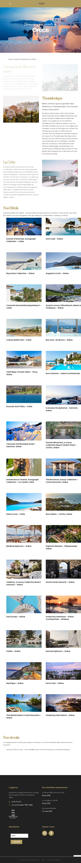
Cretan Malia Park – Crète (18, 340)
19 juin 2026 (46, 795)
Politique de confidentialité (29, 860)
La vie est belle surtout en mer (53, 792)
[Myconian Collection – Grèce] (24, 261)
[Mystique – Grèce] (24, 671)
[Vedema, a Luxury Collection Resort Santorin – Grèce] (24, 569)
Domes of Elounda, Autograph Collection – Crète (21, 240)
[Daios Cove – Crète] (24, 502)
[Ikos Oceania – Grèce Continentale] (63, 360)
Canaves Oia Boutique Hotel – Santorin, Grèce (21, 445)
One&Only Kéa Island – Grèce (60, 715)
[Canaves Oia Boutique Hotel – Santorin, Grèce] (24, 431)
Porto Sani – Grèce (55, 683)
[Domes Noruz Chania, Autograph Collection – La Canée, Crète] (24, 467)
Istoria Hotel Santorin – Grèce (60, 582)
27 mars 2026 (47, 811)
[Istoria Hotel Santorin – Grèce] (63, 569)
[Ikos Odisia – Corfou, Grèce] (63, 502)
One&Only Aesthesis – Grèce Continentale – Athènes (60, 617)
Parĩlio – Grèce (13, 651)
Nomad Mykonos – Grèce (58, 651)
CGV (43, 860)
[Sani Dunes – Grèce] (24, 604)
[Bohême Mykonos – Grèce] (24, 534)
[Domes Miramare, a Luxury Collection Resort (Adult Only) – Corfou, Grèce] (63, 430)
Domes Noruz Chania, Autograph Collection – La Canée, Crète (22, 480)
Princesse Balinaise (49, 808)
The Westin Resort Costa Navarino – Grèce (23, 716)
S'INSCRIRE (16, 842)
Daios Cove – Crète (15, 514)
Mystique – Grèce (14, 683)
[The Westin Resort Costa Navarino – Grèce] (24, 703)
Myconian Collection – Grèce (20, 273)
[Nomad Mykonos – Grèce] (63, 639)
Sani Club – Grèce (54, 238)
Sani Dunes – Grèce (15, 616)
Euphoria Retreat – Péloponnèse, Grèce (61, 547)
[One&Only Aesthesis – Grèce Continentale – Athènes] (63, 604)
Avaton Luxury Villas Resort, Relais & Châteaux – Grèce (63, 306)
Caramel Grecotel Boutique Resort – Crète (23, 306)
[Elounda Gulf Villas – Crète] (24, 394)
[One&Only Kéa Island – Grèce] (63, 703)
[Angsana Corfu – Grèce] (63, 261)
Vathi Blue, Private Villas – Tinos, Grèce (22, 373)
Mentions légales (53, 860)
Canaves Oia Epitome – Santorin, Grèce (62, 409)
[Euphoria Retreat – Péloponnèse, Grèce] (63, 534)
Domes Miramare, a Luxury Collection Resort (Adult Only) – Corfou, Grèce (61, 445)
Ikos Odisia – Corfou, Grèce (59, 514)
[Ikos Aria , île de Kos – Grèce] (63, 327)
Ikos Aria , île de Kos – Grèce (59, 340)
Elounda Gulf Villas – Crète (19, 406)
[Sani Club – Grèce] (63, 226)
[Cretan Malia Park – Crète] (24, 327)
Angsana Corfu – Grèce (57, 273)
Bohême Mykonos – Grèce (18, 546)
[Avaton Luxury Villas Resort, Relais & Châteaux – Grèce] (63, 293)
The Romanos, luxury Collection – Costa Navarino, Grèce (62, 480)
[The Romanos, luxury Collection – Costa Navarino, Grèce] (63, 467)
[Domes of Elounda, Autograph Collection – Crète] (24, 226)
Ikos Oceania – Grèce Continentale (63, 373)
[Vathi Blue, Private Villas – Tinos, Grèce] (24, 359)
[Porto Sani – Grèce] (63, 671)
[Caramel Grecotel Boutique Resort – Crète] (24, 293)
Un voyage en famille (50, 800)
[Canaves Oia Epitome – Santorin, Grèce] (63, 394)
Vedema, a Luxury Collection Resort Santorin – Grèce (23, 583)
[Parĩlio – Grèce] (24, 639)
